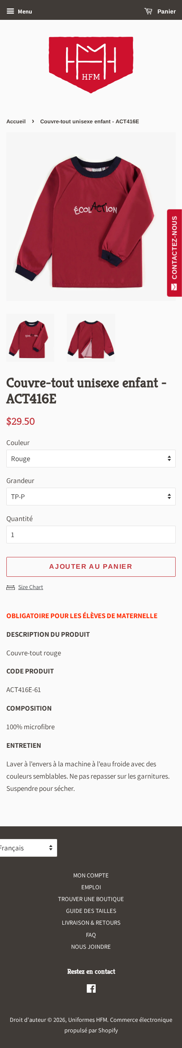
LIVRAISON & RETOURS (91, 922)
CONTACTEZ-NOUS (174, 249)
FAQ (91, 935)
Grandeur (20, 480)
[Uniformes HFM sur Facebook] (91, 990)
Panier (166, 11)
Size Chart (30, 587)
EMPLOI (91, 887)
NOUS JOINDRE (91, 946)
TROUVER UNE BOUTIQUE (91, 899)
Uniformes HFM (87, 1019)
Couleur (18, 442)
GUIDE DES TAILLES (91, 911)
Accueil (16, 121)
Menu (24, 11)
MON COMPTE (91, 875)
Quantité (19, 518)
